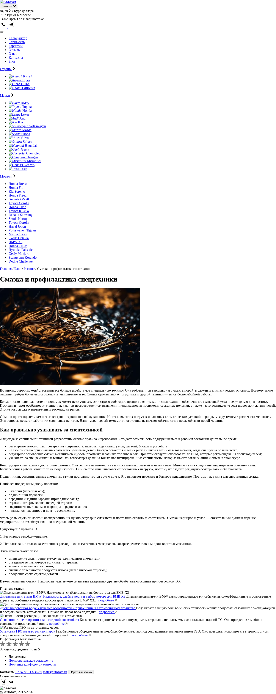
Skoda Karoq (18, 218)
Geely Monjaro (19, 253)
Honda (27, 110)
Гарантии (16, 46)
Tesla (23, 169)
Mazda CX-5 (18, 234)
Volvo (24, 138)
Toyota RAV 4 (19, 211)
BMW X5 (15, 242)
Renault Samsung (21, 215)
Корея (26, 80)
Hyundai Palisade (21, 250)
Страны (6, 69)
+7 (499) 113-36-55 (28, 672)
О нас (13, 53)
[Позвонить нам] (4, 27)
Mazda (26, 130)
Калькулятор (18, 38)
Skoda (25, 134)
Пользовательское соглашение (31, 660)
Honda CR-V (18, 246)
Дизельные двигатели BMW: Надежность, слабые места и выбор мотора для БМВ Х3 (63, 596)
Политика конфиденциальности (32, 664)
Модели (6, 176)
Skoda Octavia (19, 238)
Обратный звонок (81, 672)
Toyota (27, 107)
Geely (25, 149)
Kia (20, 122)
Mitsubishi (34, 161)
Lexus (25, 114)
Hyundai (31, 145)
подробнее (106, 600)
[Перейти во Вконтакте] (11, 684)
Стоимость (17, 42)
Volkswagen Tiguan (22, 230)
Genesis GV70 (19, 199)
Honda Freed (18, 195)
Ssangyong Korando (23, 257)
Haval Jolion (17, 226)
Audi (22, 118)
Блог (12, 61)
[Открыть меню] (1, 32)
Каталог (7, 6)
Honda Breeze (18, 184)
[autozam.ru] (8, 2)
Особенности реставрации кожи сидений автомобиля (40, 620)
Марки (5, 95)
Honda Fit (15, 187)
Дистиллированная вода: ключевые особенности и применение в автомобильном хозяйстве (68, 608)
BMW (25, 103)
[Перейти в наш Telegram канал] (11, 27)
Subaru (28, 141)
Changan (32, 157)
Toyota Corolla (19, 203)
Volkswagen (37, 126)
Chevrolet (32, 153)
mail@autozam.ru (55, 672)
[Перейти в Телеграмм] (4, 684)
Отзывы (14, 50)
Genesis (29, 165)
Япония (29, 88)
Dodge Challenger (21, 261)
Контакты (16, 57)
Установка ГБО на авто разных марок (28, 631)
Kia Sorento (17, 191)
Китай (27, 76)
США (25, 84)
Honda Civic (17, 207)
